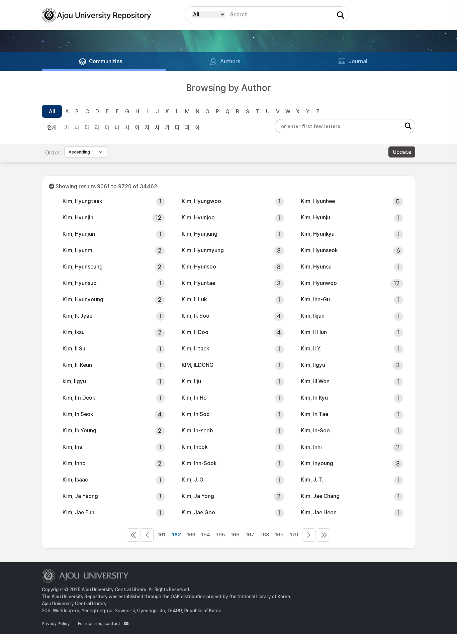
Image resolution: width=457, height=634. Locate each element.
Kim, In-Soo (315, 430)
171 (308, 535)
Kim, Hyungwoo (201, 201)
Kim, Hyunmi (78, 250)
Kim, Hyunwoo (319, 283)
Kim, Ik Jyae (77, 316)
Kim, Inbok (194, 447)
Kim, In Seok (78, 414)
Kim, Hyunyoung (83, 299)
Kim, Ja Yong (198, 496)
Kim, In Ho (194, 398)
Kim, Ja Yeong (80, 496)
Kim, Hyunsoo (199, 266)
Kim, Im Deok (79, 398)
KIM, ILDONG (197, 365)
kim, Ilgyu (74, 381)
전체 (52, 127)
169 (279, 535)
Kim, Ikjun (313, 316)
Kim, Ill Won (315, 381)
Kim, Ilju (191, 381)
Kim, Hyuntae (198, 283)
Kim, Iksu (74, 332)
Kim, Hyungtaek (82, 201)
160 (147, 535)
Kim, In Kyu (314, 398)
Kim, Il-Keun (77, 365)
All (52, 111)
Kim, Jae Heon (319, 512)
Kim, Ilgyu (313, 365)
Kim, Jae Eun (78, 512)
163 (191, 535)
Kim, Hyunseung (83, 266)
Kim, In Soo (196, 414)
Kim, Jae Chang (320, 496)
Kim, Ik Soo (195, 316)
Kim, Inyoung (317, 463)
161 (161, 535)
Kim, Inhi (311, 447)
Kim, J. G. (193, 480)
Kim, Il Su (74, 348)
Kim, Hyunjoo (198, 217)
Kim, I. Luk (194, 299)
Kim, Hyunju (315, 217)
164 (205, 535)
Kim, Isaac (75, 480)
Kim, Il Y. (311, 348)
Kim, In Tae (314, 414)
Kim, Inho (74, 463)
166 (235, 535)
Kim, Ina (72, 447)
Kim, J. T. (312, 480)
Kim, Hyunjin (78, 217)
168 (265, 535)
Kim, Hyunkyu (318, 234)
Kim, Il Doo (195, 332)
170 (294, 535)
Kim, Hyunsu (316, 266)
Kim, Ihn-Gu (315, 299)
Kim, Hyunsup (79, 283)
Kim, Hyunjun (79, 234)
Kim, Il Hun (314, 332)
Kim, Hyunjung (199, 234)
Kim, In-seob (197, 430)
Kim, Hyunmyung (203, 250)
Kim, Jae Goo (198, 512)
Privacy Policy (56, 623)
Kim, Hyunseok (319, 250)
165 (220, 535)
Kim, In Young (79, 430)
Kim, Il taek (195, 348)
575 (323, 535)
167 (250, 535)
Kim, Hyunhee (318, 201)
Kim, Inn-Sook (199, 463)
